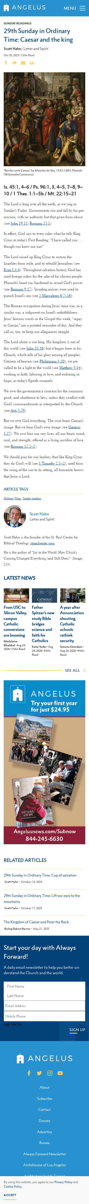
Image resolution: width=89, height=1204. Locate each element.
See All (72, 670)
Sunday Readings (17, 23)
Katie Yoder (39, 646)
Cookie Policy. (13, 1187)
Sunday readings (32, 498)
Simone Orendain (71, 646)
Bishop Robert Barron (17, 929)
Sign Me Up (13, 1024)
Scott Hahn (12, 48)
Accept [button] (10, 1195)
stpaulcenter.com (42, 543)
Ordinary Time (12, 498)
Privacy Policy (63, 1182)
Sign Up (77, 1030)
